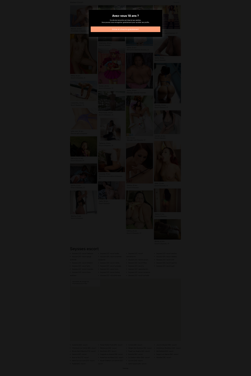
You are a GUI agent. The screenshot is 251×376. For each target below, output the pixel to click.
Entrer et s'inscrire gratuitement (125, 29)
